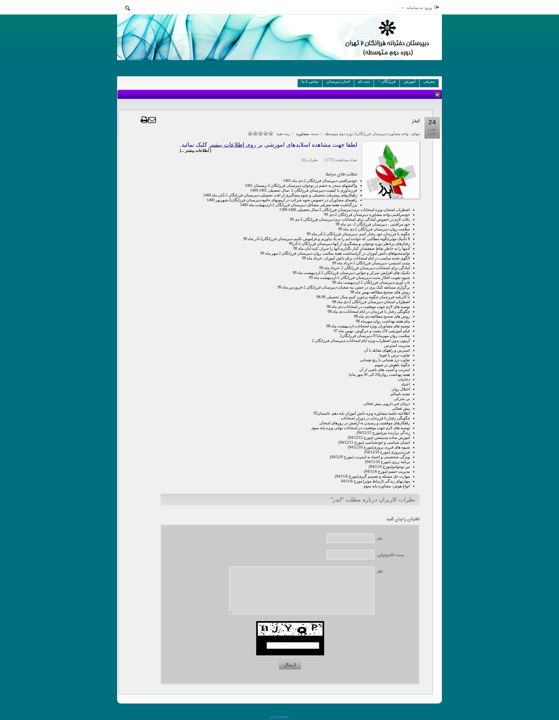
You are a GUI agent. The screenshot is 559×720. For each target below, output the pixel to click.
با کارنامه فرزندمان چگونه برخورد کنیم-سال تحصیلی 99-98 (363, 297)
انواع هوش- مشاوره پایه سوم (387, 486)
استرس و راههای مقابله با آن (387, 350)
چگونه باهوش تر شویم (392, 365)
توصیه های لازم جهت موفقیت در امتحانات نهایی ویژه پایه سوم (361, 428)
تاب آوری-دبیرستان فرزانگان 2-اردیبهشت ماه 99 (371, 282)
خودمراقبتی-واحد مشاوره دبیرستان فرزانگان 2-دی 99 (367, 214)
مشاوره (302, 134)
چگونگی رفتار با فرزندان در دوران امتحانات (375, 418)
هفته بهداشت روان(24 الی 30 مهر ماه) (379, 374)
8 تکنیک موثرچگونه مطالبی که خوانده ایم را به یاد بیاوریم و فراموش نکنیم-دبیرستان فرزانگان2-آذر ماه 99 (326, 239)
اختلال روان (400, 389)
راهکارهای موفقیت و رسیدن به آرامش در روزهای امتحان (364, 423)
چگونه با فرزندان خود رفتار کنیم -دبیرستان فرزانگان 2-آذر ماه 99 (358, 234)
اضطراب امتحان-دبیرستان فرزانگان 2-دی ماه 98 (371, 302)
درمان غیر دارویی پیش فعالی (386, 403)
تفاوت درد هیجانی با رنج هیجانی (385, 360)
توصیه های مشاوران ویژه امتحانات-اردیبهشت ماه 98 (368, 326)
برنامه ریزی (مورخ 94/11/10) (387, 462)
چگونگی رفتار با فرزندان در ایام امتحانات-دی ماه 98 (369, 311)
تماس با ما (309, 81)
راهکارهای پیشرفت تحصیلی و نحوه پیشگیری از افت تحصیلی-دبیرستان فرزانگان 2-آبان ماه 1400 (280, 195)
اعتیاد (405, 384)
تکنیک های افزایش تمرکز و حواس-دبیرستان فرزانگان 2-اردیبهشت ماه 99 (351, 272)
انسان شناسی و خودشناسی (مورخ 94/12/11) (374, 442)
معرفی (429, 81)
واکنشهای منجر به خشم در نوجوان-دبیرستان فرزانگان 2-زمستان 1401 (301, 185)
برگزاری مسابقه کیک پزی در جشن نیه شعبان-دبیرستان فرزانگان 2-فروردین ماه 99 (344, 287)
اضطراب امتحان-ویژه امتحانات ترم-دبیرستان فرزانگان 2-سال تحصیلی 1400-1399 (344, 209)
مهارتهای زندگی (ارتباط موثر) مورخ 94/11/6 (375, 481)
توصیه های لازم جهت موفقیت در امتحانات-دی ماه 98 (368, 306)
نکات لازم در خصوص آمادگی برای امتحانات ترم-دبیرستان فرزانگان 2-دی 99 (350, 219)
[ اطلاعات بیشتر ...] (195, 150)
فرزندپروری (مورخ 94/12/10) (387, 452)
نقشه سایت (279, 716)
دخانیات (404, 379)
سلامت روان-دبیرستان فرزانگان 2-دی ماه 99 (374, 229)
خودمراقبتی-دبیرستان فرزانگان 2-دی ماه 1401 (320, 180)
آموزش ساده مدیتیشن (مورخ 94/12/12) (379, 437)
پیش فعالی (401, 408)
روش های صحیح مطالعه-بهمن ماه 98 (380, 292)
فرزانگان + (387, 81)
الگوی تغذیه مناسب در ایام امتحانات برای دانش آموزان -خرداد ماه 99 (356, 258)
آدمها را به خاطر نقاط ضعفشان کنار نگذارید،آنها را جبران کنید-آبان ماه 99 (351, 248)
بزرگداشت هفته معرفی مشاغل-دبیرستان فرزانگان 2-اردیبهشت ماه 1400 (298, 205)
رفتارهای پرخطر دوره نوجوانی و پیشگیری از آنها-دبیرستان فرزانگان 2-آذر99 (349, 243)
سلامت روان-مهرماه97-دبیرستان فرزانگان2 (375, 336)
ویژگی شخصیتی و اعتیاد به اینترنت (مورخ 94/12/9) (370, 457)
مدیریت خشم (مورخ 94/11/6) (387, 471)
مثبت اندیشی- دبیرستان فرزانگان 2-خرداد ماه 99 (371, 263)
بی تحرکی (402, 399)
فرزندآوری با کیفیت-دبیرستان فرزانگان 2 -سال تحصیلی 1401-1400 (303, 190)
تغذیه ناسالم (400, 394)
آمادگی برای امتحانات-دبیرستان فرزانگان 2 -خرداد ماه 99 (364, 268)
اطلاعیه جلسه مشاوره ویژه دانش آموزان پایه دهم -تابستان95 (361, 413)
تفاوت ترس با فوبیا (394, 355)
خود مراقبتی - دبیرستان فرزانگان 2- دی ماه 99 (373, 224)
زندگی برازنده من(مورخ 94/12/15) (383, 432)
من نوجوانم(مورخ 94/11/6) (389, 466)
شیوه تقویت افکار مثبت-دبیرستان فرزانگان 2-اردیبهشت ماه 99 (359, 277)
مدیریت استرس (397, 345)
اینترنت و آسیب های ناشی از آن (384, 369)
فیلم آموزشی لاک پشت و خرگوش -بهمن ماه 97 (372, 331)
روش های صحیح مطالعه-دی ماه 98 (382, 316)
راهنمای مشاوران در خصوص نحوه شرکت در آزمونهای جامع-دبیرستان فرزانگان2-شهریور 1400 (282, 200)
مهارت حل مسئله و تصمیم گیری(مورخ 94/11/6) (372, 476)
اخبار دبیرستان (338, 81)
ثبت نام (364, 81)
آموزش (409, 81)
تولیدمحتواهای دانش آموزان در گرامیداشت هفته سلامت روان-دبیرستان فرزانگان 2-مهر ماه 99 (335, 253)
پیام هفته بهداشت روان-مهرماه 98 (383, 321)
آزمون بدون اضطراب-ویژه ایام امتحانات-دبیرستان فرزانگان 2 (361, 340)
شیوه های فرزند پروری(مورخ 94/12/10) (379, 447)
